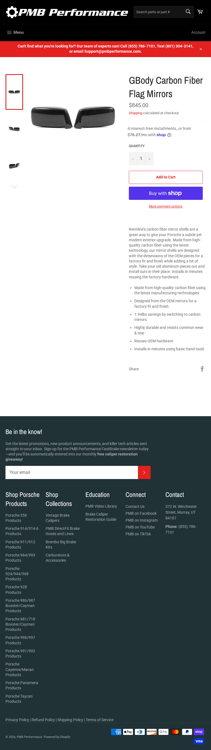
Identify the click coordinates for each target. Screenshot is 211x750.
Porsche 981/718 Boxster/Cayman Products (20, 624)
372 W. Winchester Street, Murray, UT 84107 (181, 512)
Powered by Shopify (57, 737)
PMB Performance (29, 737)
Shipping (135, 113)
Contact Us (135, 506)
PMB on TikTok (138, 534)
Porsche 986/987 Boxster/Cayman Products (20, 605)
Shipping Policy (70, 720)
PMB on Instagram (142, 520)
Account (198, 32)
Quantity (137, 146)
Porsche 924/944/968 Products (17, 573)
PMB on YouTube (140, 527)
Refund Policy (43, 720)
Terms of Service (99, 720)
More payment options (165, 206)
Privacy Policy (17, 720)
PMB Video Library (101, 506)
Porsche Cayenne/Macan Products (19, 669)
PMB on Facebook (141, 513)
